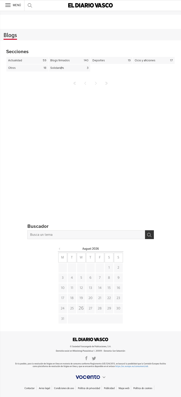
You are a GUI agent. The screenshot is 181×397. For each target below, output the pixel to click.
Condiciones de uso (64, 388)
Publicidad (109, 388)
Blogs (10, 35)
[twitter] (93, 358)
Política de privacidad (89, 388)
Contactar (29, 388)
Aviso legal (44, 388)
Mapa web (124, 388)
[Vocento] (90, 377)
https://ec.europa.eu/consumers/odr (131, 366)
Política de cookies (142, 388)
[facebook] (86, 358)
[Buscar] (149, 234)
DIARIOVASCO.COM (90, 339)
